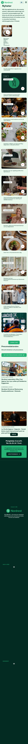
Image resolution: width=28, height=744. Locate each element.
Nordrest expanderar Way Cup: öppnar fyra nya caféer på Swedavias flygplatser (14, 381)
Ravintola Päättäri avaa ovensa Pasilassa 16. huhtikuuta (6, 42)
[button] (22, 2)
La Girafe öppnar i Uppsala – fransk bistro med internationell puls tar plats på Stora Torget (13, 431)
